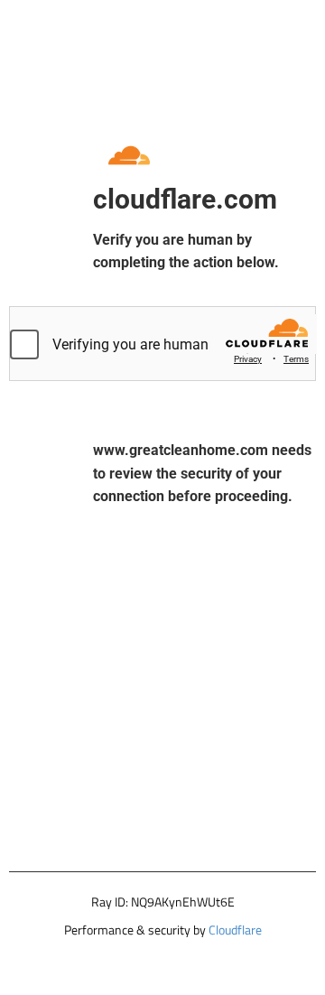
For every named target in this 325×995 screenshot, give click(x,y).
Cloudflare (235, 929)
